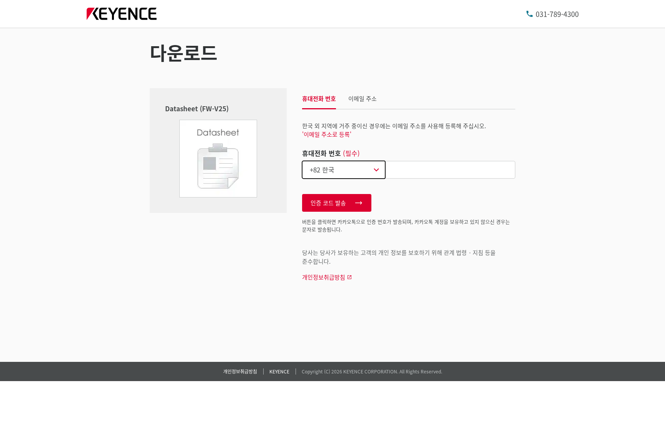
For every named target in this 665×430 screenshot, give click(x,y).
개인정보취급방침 (240, 371)
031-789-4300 (557, 14)
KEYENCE (279, 371)
